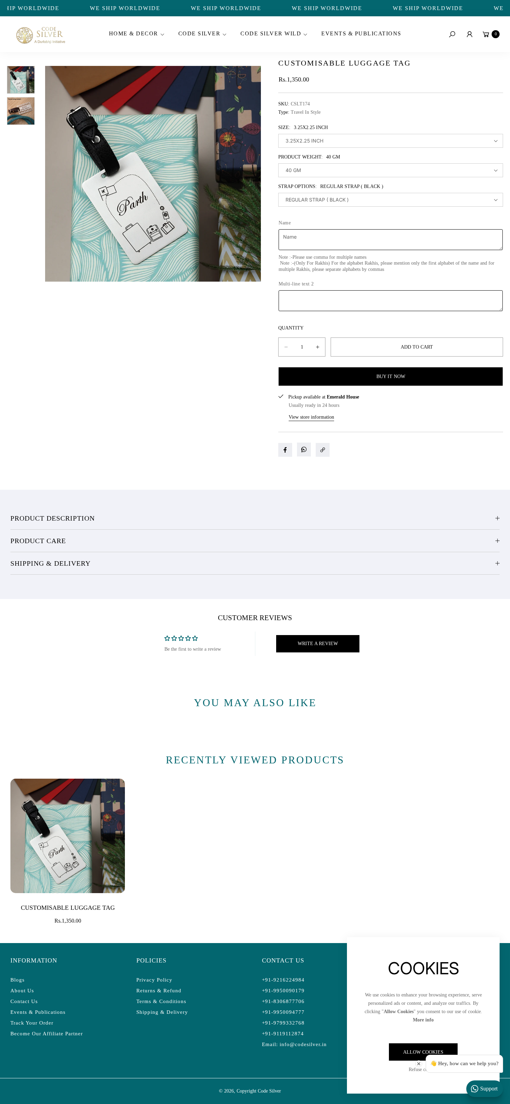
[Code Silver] (39, 34)
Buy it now (390, 376)
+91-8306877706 (283, 1001)
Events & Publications (38, 1012)
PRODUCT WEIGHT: (309, 157)
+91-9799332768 (283, 1023)
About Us (22, 990)
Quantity (291, 328)
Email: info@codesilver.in (294, 1044)
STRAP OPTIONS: (330, 186)
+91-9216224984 (283, 980)
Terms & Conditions (161, 1001)
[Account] (469, 34)
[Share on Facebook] (285, 450)
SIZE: (303, 127)
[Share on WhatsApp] (304, 449)
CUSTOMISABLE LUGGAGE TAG (68, 907)
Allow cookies (423, 1052)
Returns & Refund (158, 990)
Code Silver (269, 1091)
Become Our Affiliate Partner (46, 1033)
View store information (311, 417)
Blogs (17, 980)
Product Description (52, 518)
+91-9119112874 (283, 1033)
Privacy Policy (154, 980)
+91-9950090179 (283, 990)
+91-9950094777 (283, 1012)
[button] (136, 34)
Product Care (38, 541)
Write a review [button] (318, 643)
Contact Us (24, 1001)
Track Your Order (31, 1023)
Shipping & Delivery (50, 563)
